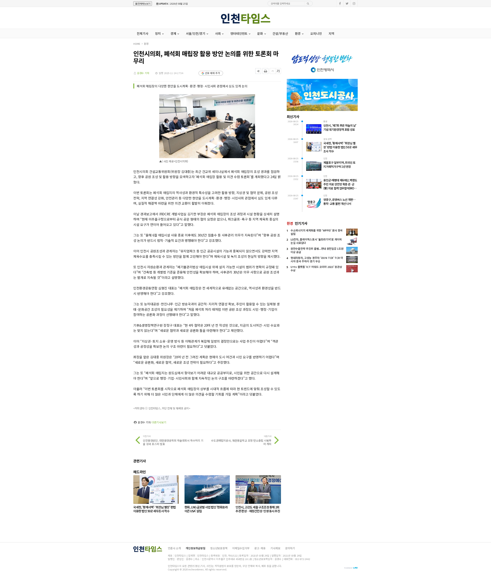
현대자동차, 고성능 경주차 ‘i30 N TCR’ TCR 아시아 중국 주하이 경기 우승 (317, 259)
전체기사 (142, 33)
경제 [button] (174, 33)
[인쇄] (265, 71)
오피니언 (316, 33)
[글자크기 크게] (278, 71)
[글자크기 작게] (272, 71)
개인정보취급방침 (195, 548)
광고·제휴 (260, 548)
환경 (146, 43)
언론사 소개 (174, 548)
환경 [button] (298, 33)
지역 (331, 33)
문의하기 (290, 548)
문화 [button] (260, 33)
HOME (136, 43)
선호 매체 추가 (212, 73)
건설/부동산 (280, 33)
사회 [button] (218, 33)
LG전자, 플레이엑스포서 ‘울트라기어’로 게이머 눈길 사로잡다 (316, 241)
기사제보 (275, 548)
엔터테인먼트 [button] (239, 33)
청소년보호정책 (218, 548)
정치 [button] (158, 33)
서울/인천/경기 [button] (196, 33)
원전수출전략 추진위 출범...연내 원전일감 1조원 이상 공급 (317, 250)
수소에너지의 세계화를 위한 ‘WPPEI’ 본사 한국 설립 (317, 232)
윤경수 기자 (143, 73)
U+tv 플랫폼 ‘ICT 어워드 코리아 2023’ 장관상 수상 (316, 268)
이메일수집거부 (241, 548)
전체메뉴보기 (144, 3)
